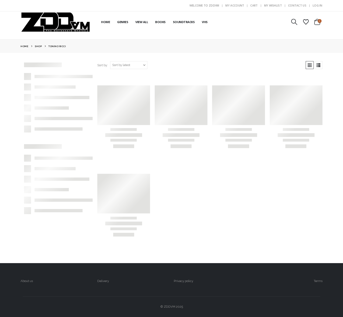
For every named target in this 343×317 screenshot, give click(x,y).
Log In (317, 5)
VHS (205, 22)
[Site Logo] (56, 21)
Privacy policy (183, 281)
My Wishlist (273, 5)
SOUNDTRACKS (184, 22)
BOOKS (160, 22)
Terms (318, 281)
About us (27, 281)
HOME (105, 22)
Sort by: (102, 65)
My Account (234, 5)
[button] (294, 22)
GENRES (122, 22)
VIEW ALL (141, 22)
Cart (254, 5)
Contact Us (297, 5)
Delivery (103, 281)
